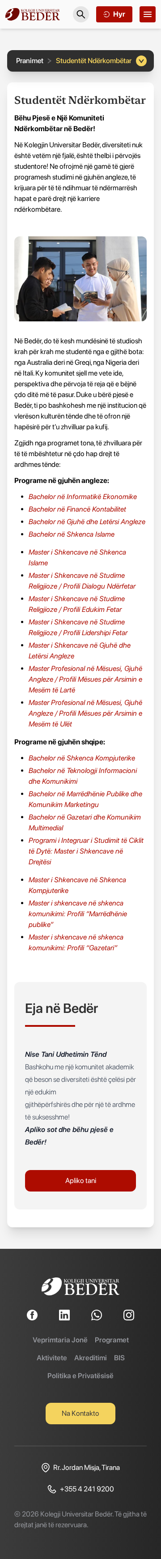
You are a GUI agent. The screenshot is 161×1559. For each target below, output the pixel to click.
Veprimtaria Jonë (60, 1340)
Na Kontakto (80, 1413)
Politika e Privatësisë (80, 1375)
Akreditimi (90, 1358)
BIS (119, 1358)
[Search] (81, 14)
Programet (112, 1340)
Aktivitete (52, 1358)
